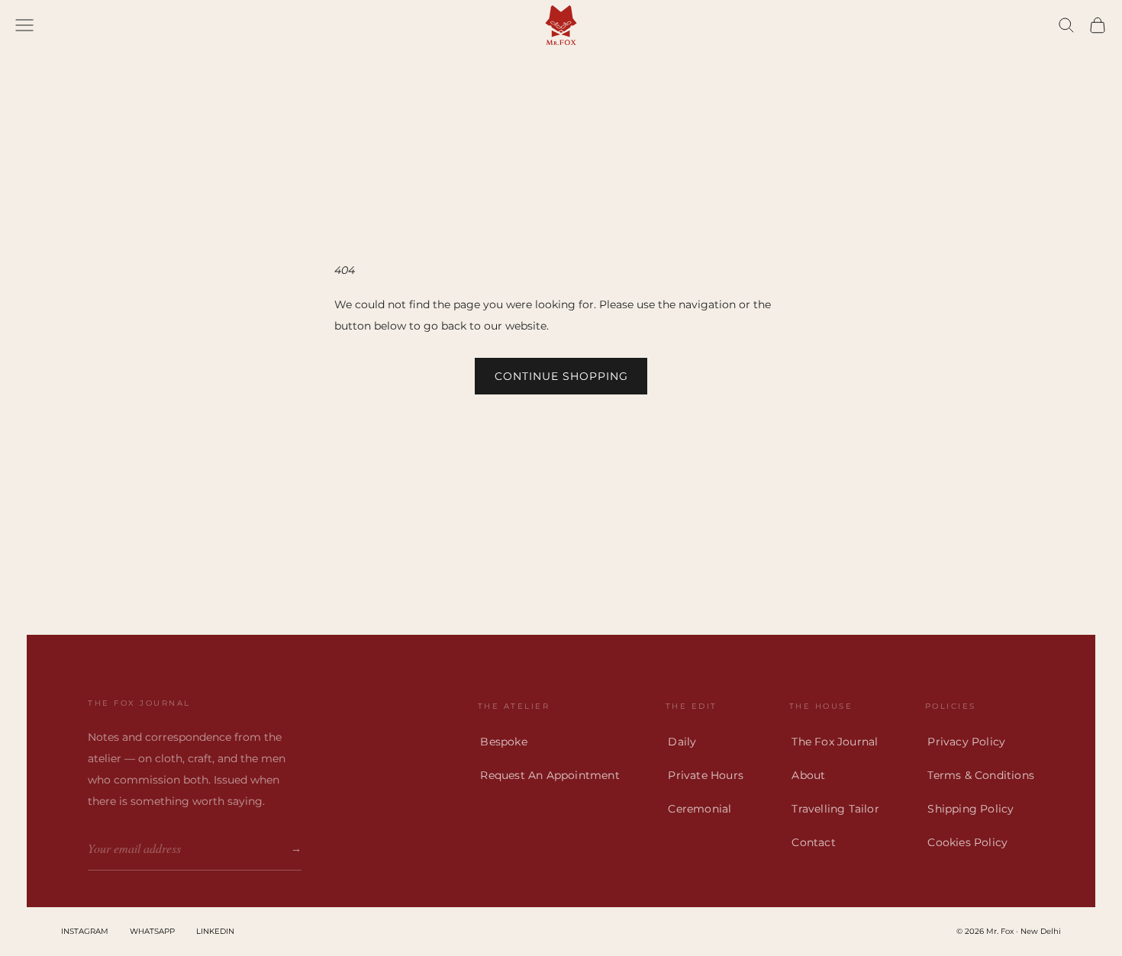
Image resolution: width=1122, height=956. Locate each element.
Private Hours (705, 775)
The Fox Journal (835, 741)
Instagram (84, 931)
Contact (813, 842)
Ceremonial (699, 809)
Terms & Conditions (980, 775)
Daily (682, 741)
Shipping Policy (970, 809)
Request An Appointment (549, 775)
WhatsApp (152, 931)
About (808, 775)
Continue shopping (561, 376)
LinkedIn (215, 931)
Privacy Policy (966, 741)
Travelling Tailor (835, 809)
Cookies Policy (967, 842)
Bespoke (503, 741)
